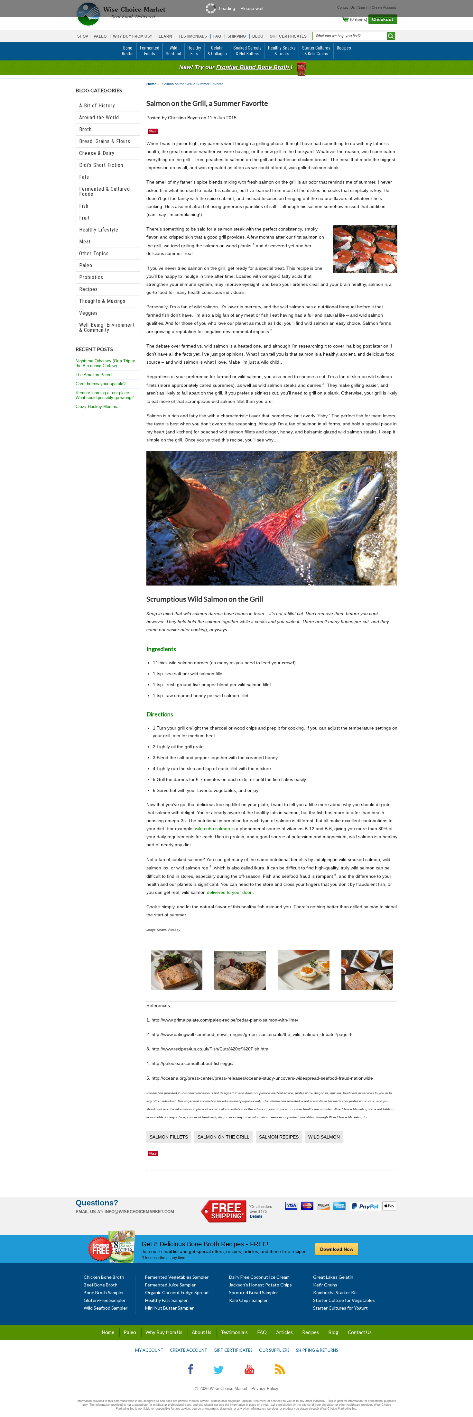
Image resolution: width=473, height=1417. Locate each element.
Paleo (85, 265)
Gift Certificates (233, 1350)
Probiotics (91, 277)
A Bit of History (97, 106)
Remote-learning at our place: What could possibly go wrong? (105, 395)
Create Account (188, 1350)
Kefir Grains (325, 1284)
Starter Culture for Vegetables (344, 1300)
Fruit (84, 218)
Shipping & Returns (317, 1350)
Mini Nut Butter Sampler (169, 1307)
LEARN (165, 36)
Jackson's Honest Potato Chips (260, 1284)
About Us (201, 1332)
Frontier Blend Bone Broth (253, 67)
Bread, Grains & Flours (104, 141)
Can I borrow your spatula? (100, 383)
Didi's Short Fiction (101, 165)
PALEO (100, 36)
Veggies (88, 313)
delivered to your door (230, 892)
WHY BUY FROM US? (132, 36)
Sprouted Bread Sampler (253, 1292)
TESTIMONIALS (193, 36)
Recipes (88, 289)
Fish (83, 206)
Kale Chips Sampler (248, 1300)
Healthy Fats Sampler (166, 1300)
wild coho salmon (212, 828)
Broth (85, 129)
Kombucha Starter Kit (335, 1292)
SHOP (82, 36)
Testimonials (234, 1332)
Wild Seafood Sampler (105, 1307)
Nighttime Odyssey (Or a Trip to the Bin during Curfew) (105, 363)
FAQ (217, 36)
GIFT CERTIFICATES (288, 36)
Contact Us (360, 1332)
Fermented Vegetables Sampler (177, 1277)
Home (151, 84)
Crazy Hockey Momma (97, 406)
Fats (84, 177)
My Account (149, 1350)
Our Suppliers (274, 1350)
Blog (333, 1332)
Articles (284, 1332)
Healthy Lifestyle (98, 230)
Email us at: (89, 1211)
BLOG (257, 36)
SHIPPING (236, 36)
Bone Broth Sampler (104, 1292)
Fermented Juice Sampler (170, 1284)
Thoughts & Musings (102, 301)
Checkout (382, 19)
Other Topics (94, 253)
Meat (85, 242)
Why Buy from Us (163, 1332)
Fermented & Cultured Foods (104, 191)
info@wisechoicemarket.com (139, 1211)
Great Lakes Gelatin (333, 1277)
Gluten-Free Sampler (104, 1300)
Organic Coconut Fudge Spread (177, 1292)
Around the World (99, 117)
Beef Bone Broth (100, 1284)
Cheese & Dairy (97, 153)
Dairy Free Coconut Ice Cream (259, 1277)
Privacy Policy (264, 1388)
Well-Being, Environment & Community (107, 327)
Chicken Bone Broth (104, 1277)
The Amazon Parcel (94, 374)
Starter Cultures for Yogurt (340, 1307)
